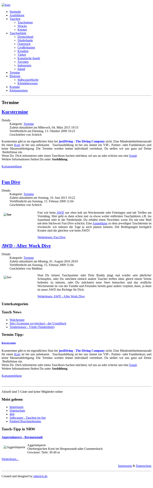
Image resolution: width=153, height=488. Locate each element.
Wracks (22, 26)
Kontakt (15, 87)
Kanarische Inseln (29, 58)
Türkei (22, 54)
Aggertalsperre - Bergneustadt (22, 437)
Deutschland (25, 36)
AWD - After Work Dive (26, 245)
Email (133, 155)
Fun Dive (11, 182)
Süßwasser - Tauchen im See (28, 417)
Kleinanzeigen (19, 90)
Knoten (22, 29)
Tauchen (15, 18)
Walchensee (17, 319)
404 (12, 414)
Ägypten (23, 61)
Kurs (17, 145)
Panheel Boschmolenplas (25, 421)
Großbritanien (26, 47)
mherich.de (40, 476)
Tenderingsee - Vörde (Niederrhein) (32, 327)
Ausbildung (17, 15)
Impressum (16, 407)
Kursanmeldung (12, 166)
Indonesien (24, 65)
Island (21, 69)
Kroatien (23, 51)
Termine (15, 72)
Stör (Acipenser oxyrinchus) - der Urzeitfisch (38, 323)
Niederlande (25, 40)
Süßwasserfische (28, 79)
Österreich (24, 44)
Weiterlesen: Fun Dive (51, 237)
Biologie (15, 76)
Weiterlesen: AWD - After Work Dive (61, 296)
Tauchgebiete (18, 33)
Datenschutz (17, 410)
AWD (60, 212)
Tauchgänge (25, 22)
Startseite (15, 11)
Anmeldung (99, 223)
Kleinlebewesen (28, 83)
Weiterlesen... (10, 459)
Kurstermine (15, 111)
